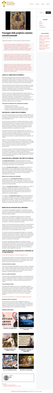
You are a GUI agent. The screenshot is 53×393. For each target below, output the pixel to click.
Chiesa (42, 4)
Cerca (48, 12)
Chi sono (34, 391)
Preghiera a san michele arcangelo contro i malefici (12, 386)
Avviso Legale (39, 391)
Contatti (48, 4)
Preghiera (32, 4)
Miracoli (37, 4)
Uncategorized (42, 27)
